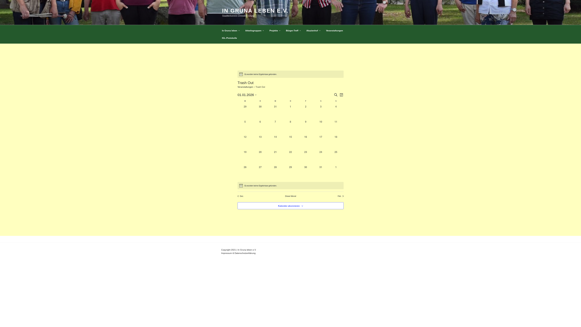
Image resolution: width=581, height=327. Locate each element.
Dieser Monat (290, 196)
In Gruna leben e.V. (255, 11)
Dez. (242, 196)
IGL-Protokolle (229, 38)
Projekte (273, 30)
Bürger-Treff (292, 30)
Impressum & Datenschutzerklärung (238, 253)
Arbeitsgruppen (253, 30)
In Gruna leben (229, 30)
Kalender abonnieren (289, 206)
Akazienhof (312, 30)
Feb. (339, 196)
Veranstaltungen (334, 30)
